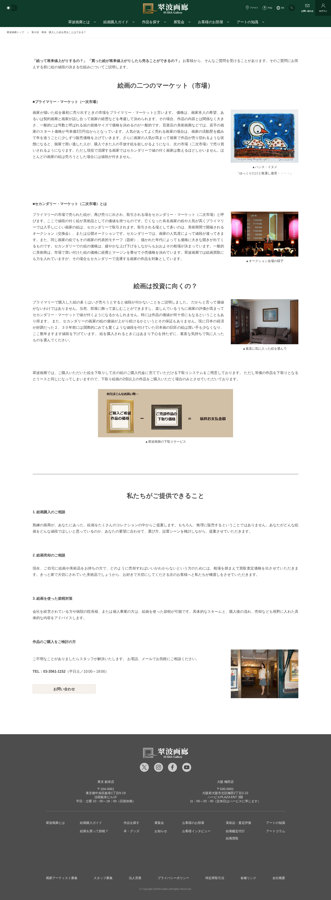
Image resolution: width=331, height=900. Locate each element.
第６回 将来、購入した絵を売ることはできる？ (59, 32)
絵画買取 (232, 838)
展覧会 (159, 823)
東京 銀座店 (105, 782)
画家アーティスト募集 (61, 878)
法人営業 (135, 878)
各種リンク (248, 878)
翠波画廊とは (55, 823)
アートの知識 (275, 823)
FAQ (270, 8)
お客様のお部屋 (193, 823)
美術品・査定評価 (238, 823)
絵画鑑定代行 (235, 831)
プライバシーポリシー (173, 878)
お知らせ (160, 831)
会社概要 (278, 878)
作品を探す (131, 823)
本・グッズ (131, 831)
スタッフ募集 (103, 878)
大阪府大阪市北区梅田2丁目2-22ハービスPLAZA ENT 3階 (225, 793)
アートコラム (275, 831)
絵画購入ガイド (91, 823)
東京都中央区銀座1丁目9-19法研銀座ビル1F (106, 793)
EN (282, 8)
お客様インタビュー (196, 831)
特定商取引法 (214, 878)
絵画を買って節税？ (94, 831)
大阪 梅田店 (225, 782)
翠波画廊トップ (15, 32)
